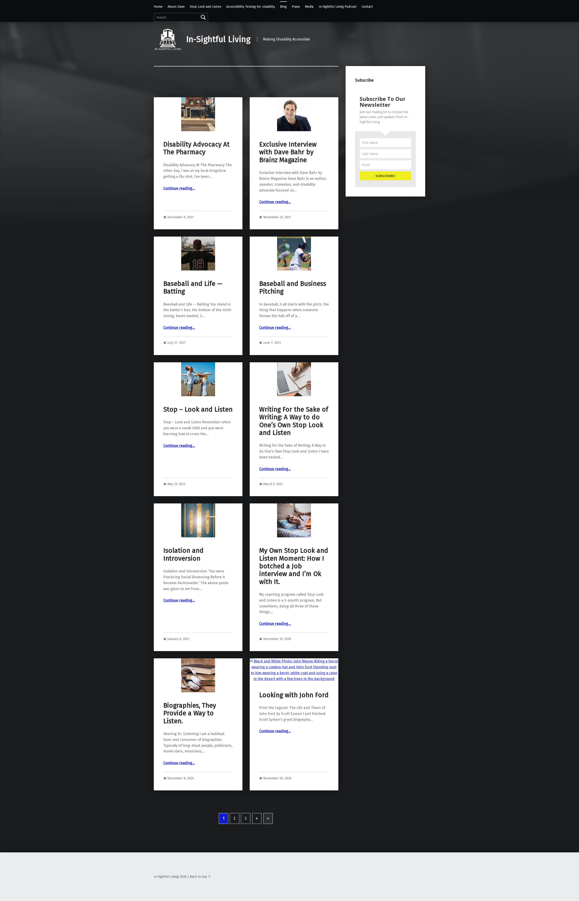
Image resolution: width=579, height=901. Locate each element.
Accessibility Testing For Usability (250, 7)
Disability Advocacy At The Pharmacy (196, 148)
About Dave (176, 7)
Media (309, 7)
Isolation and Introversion (183, 554)
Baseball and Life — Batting (192, 287)
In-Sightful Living (218, 39)
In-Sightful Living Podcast (338, 7)
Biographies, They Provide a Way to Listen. (189, 713)
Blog (283, 7)
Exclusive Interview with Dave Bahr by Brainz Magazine (288, 152)
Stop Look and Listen (205, 7)
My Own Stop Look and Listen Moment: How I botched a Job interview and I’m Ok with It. (293, 566)
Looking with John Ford (294, 695)
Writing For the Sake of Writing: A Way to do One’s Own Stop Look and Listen (293, 421)
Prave (296, 7)
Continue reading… (179, 188)
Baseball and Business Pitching (292, 287)
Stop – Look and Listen (198, 409)
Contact (367, 7)
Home (158, 7)
